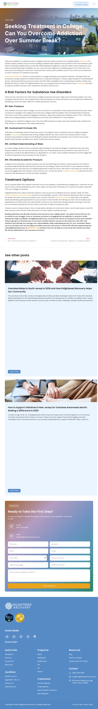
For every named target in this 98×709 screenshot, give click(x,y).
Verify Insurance (49, 586)
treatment (81, 83)
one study (15, 135)
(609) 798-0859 (22, 527)
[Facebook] (34, 636)
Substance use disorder (13, 76)
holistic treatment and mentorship (18, 195)
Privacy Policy (88, 704)
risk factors (83, 61)
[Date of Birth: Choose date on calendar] (45, 558)
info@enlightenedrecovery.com (28, 537)
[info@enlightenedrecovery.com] (11, 536)
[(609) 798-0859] (11, 526)
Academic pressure (70, 171)
